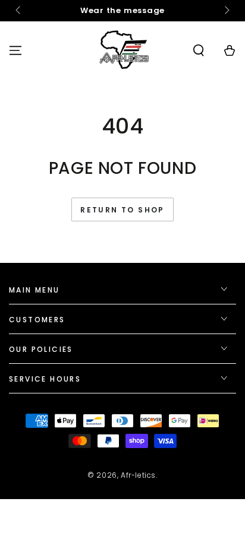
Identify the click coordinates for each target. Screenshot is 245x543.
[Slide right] (226, 10)
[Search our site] (198, 50)
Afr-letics (138, 475)
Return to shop (122, 210)
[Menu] (15, 50)
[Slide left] (19, 10)
